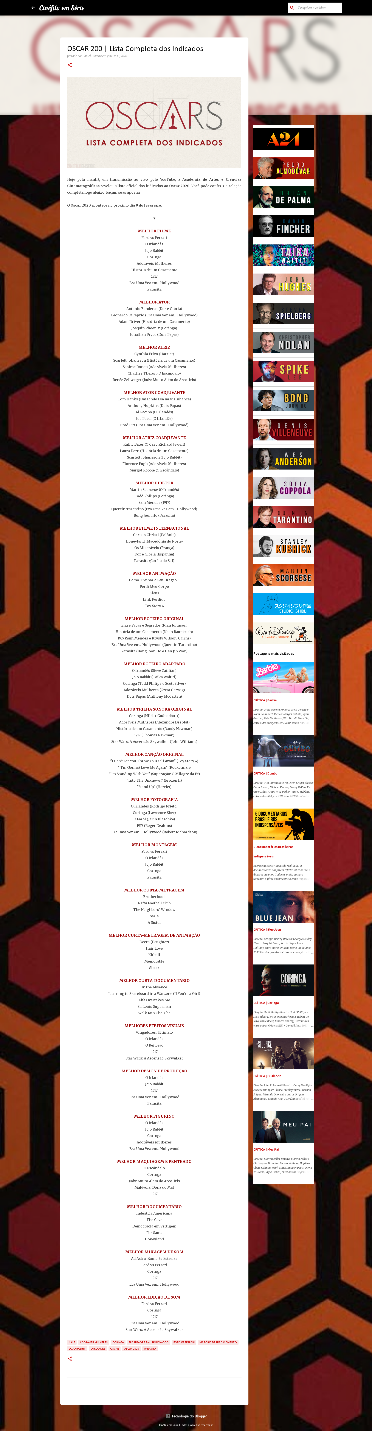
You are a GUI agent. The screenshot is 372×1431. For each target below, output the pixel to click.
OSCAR (114, 1348)
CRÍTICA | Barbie (265, 700)
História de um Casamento (218, 1342)
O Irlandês (98, 1348)
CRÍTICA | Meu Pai (266, 1149)
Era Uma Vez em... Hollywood (149, 1342)
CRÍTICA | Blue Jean (267, 929)
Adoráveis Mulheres (94, 1342)
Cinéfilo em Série (61, 7)
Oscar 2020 (131, 1348)
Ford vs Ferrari (184, 1342)
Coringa (118, 1342)
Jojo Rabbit (77, 1348)
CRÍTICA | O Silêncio (267, 1076)
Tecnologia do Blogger (188, 1416)
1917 (72, 1342)
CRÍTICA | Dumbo (265, 773)
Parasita (150, 1348)
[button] (69, 65)
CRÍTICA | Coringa (266, 1003)
